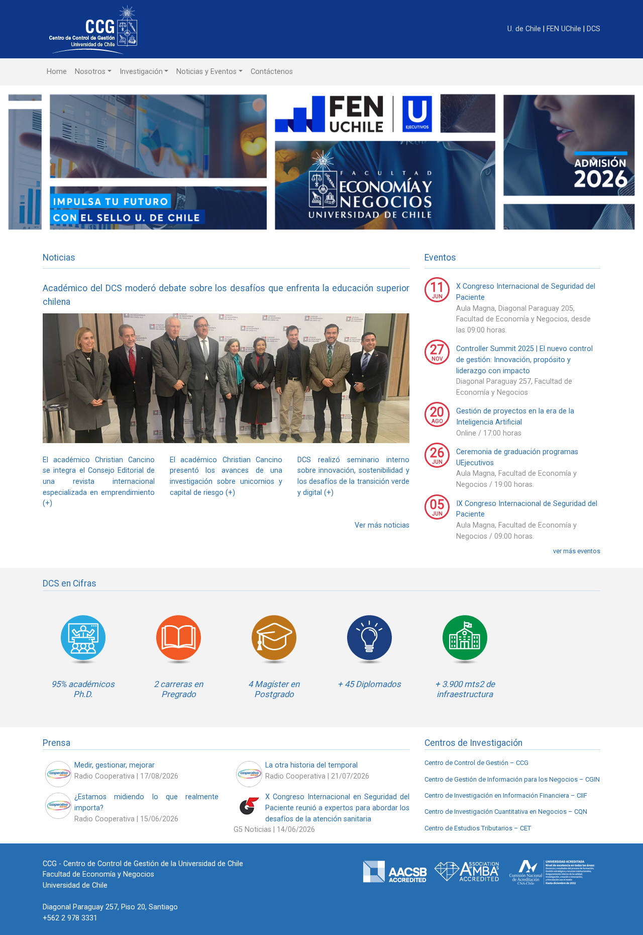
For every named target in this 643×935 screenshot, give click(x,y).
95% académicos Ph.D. (83, 689)
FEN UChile (565, 29)
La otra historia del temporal (311, 765)
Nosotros (90, 71)
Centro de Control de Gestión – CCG (476, 763)
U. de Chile (525, 29)
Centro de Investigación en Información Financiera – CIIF (505, 795)
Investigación (141, 71)
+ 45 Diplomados (369, 684)
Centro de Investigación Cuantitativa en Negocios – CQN (505, 811)
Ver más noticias (382, 525)
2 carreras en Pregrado (178, 689)
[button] (48, 162)
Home (57, 71)
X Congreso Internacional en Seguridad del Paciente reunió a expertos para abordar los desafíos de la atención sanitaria (337, 808)
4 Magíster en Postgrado (273, 689)
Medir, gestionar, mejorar (114, 765)
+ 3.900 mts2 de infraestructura (465, 689)
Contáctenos (272, 71)
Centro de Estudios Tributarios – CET (477, 828)
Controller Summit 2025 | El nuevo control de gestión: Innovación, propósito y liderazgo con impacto (524, 360)
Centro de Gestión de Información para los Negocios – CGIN (512, 779)
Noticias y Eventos (206, 71)
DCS (593, 29)
